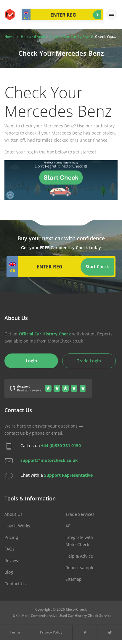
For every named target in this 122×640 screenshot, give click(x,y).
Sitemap (73, 579)
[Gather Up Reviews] (48, 385)
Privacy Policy (51, 632)
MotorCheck (10, 14)
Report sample (79, 567)
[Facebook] (85, 632)
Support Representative (68, 475)
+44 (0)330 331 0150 (61, 445)
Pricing (11, 537)
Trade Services (79, 514)
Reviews (12, 560)
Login (31, 361)
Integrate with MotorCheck (79, 541)
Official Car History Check (45, 334)
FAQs (9, 549)
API (68, 526)
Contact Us (15, 583)
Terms (15, 632)
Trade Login (89, 361)
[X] (109, 632)
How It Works (17, 526)
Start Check (97, 14)
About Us (13, 514)
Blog (8, 572)
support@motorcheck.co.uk (49, 460)
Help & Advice (79, 556)
